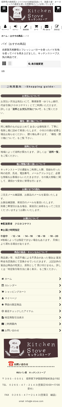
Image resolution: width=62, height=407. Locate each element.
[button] (4, 9)
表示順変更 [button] (37, 63)
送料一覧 (54, 151)
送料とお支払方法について (27, 109)
